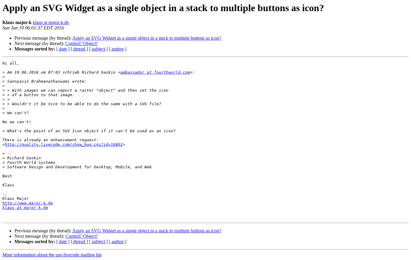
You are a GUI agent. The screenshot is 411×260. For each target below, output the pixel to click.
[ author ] (117, 48)
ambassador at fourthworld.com (155, 72)
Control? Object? (81, 43)
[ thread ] (79, 48)
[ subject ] (98, 48)
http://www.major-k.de (27, 203)
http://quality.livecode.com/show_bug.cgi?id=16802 (64, 144)
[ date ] (63, 48)
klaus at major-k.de (51, 22)
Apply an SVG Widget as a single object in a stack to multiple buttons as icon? (146, 38)
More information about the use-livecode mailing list (51, 254)
